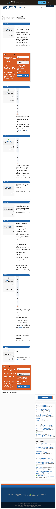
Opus (8, 92)
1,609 (13, 356)
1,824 (13, 190)
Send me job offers (22, 76)
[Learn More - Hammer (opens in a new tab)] (28, 2)
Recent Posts (12, 10)
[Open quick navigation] (51, 14)
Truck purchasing (46, 428)
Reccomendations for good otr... (47, 462)
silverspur (8, 187)
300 (13, 211)
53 (13, 229)
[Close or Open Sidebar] (50, 14)
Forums (20, 7)
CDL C (19, 72)
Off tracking (44, 436)
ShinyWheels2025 (39, 467)
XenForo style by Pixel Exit (28, 504)
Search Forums (6, 10)
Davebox (42, 463)
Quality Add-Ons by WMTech (28, 505)
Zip (17, 54)
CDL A (19, 71)
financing (25, 27)
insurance (20, 327)
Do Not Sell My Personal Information (27, 495)
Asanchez (43, 448)
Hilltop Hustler (38, 424)
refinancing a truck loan (46, 415)
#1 (29, 23)
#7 (29, 274)
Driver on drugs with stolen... (44, 468)
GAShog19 (44, 416)
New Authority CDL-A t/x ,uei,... (48, 405)
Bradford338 (38, 457)
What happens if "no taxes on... (48, 435)
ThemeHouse (35, 506)
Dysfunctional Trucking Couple (47, 458)
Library (25, 494)
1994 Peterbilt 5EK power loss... (47, 447)
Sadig (27, 18)
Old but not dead (49, 475)
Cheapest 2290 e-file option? (46, 425)
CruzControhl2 (19, 359)
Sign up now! (45, 397)
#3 (29, 135)
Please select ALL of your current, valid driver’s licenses (21, 67)
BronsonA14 (38, 473)
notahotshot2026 (39, 453)
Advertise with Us (34, 494)
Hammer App (43, 494)
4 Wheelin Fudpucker (50, 476)
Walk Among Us (39, 414)
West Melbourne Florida (9, 289)
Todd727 (9, 208)
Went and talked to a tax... (45, 409)
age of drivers (44, 443)
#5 (29, 202)
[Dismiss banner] (48, 2)
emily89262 (44, 444)
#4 (29, 181)
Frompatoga (44, 406)
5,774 (13, 284)
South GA (12, 100)
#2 (29, 86)
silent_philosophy (20, 130)
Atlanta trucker (8, 353)
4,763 (13, 146)
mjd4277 (42, 459)
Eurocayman (38, 420)
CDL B (25, 71)
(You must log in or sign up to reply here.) (10, 392)
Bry (39, 469)
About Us (10, 494)
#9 (29, 347)
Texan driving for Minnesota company (48, 412)
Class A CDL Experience (22, 60)
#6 (29, 220)
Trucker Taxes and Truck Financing (14, 18)
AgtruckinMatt (46, 429)
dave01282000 (38, 434)
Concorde (8, 280)
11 (13, 32)
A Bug (41, 410)
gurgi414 (42, 426)
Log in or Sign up (50, 5)
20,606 (12, 96)
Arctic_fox (26, 130)
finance (20, 350)
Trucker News (18, 494)
